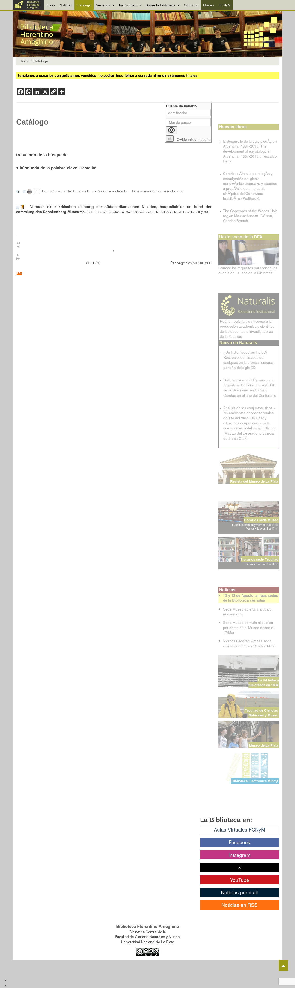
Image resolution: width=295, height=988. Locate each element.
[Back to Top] (283, 965)
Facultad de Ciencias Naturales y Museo (262, 713)
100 (201, 262)
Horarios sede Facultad (259, 559)
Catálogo (84, 4)
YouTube (239, 879)
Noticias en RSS (239, 904)
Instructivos (128, 4)
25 (190, 262)
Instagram (239, 854)
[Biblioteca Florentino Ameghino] (28, 5)
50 (195, 262)
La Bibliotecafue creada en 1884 (263, 682)
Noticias (65, 4)
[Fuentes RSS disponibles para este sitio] (114, 273)
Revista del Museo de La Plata (254, 481)
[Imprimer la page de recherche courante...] (30, 190)
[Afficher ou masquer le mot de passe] (171, 130)
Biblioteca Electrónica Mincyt (254, 780)
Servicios (103, 4)
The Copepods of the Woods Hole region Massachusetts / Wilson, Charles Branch (250, 215)
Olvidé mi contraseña (194, 139)
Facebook (239, 842)
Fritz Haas (98, 212)
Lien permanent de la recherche (157, 190)
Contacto (191, 4)
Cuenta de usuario (181, 106)
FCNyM (225, 4)
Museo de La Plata (263, 745)
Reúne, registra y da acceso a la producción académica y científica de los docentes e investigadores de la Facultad (247, 329)
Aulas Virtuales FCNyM (239, 829)
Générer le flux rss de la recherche (100, 190)
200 (208, 262)
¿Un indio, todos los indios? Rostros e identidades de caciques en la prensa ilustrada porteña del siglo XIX (248, 360)
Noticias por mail (239, 892)
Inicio (51, 4)
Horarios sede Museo (261, 519)
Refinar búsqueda (56, 190)
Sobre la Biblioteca (161, 4)
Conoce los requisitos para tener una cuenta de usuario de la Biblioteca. (248, 270)
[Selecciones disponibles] (37, 190)
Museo (208, 4)
